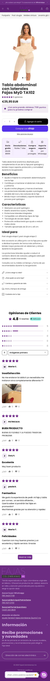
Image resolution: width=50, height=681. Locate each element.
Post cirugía (17, 15)
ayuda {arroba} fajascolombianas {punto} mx (21, 618)
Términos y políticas (25, 670)
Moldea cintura (30, 15)
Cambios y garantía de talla (15, 283)
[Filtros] (4, 352)
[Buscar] (8, 8)
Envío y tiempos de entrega (15, 289)
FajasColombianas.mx (28, 665)
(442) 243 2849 (9, 610)
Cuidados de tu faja (12, 294)
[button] (7, 97)
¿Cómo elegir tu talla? (13, 273)
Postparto (6, 15)
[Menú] (3, 8)
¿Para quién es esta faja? (14, 278)
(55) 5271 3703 (8, 602)
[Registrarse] (44, 655)
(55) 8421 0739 (8, 595)
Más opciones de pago (25, 134)
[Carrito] (47, 8)
